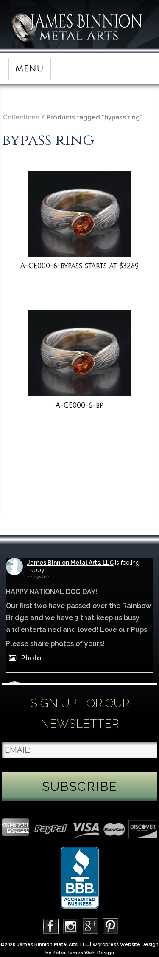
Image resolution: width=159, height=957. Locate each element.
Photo (31, 658)
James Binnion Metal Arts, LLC (70, 562)
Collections (21, 117)
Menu (29, 69)
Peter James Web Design (83, 953)
